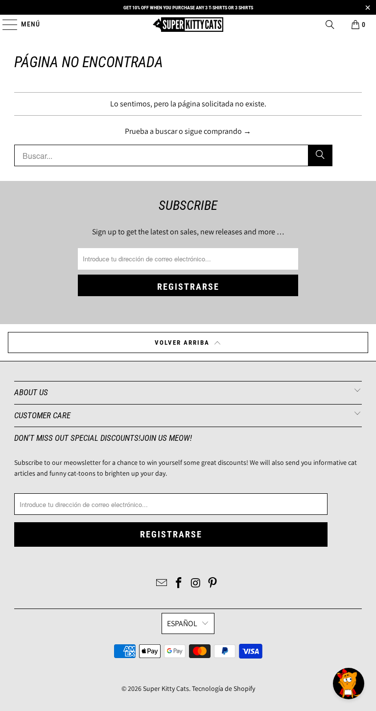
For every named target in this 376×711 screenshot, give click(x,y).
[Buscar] (330, 24)
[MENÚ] (5, 24)
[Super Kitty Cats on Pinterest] (213, 584)
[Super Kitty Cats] (188, 24)
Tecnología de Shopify (223, 688)
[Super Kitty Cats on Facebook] (179, 584)
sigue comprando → (218, 131)
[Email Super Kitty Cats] (162, 584)
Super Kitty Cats (166, 688)
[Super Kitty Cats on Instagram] (196, 584)
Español (182, 623)
